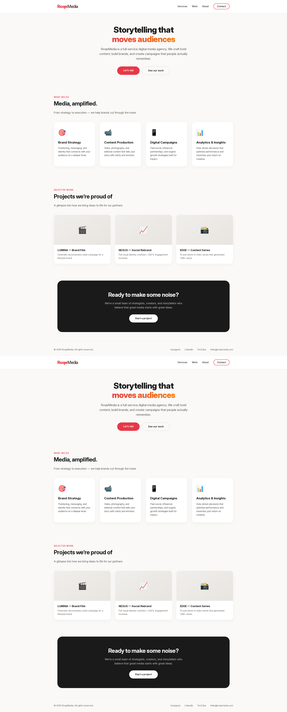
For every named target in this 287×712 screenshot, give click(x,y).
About (205, 6)
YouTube (201, 349)
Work (194, 6)
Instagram (176, 349)
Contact (221, 6)
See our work (156, 70)
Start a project (143, 318)
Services (182, 6)
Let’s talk (128, 70)
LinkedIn (189, 349)
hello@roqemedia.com (221, 349)
